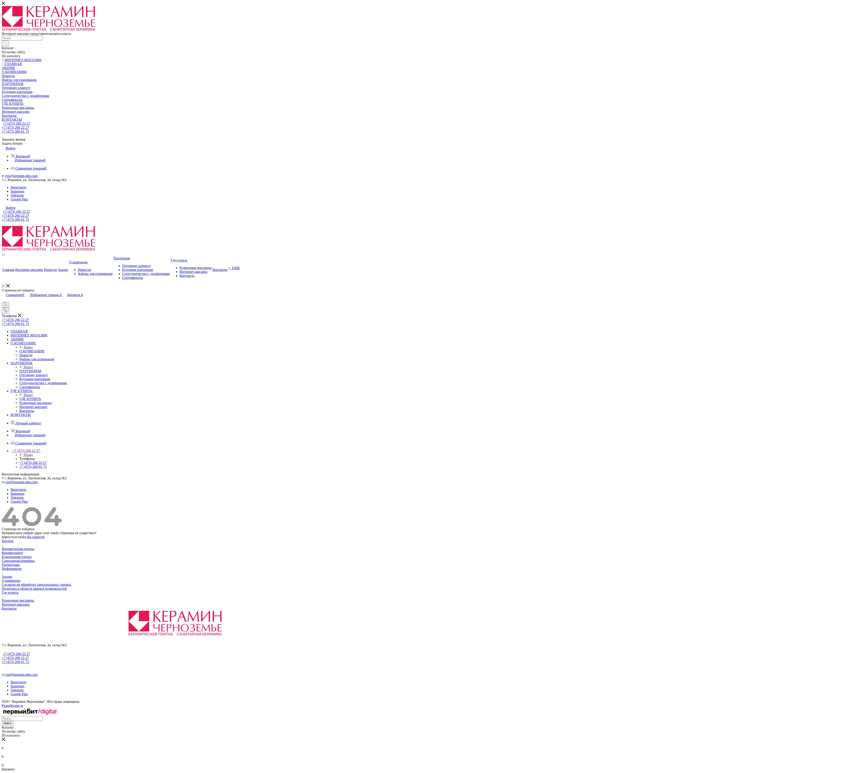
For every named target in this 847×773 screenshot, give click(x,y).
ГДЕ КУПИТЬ (30, 399)
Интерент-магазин (16, 604)
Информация (11, 569)
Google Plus (19, 199)
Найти (7, 723)
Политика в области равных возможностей (34, 588)
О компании (11, 580)
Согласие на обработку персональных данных (36, 584)
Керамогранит (12, 553)
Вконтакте (18, 187)
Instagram (17, 191)
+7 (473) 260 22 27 (16, 123)
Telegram (17, 195)
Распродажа (11, 565)
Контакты (9, 608)
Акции (7, 576)
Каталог (8, 541)
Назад (28, 347)
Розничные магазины (18, 600)
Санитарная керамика (18, 561)
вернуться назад (14, 537)
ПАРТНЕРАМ (30, 371)
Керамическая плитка (18, 549)
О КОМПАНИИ (31, 351)
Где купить (10, 592)
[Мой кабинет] (4, 300)
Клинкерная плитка (17, 557)
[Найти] (5, 43)
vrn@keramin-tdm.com (21, 176)
